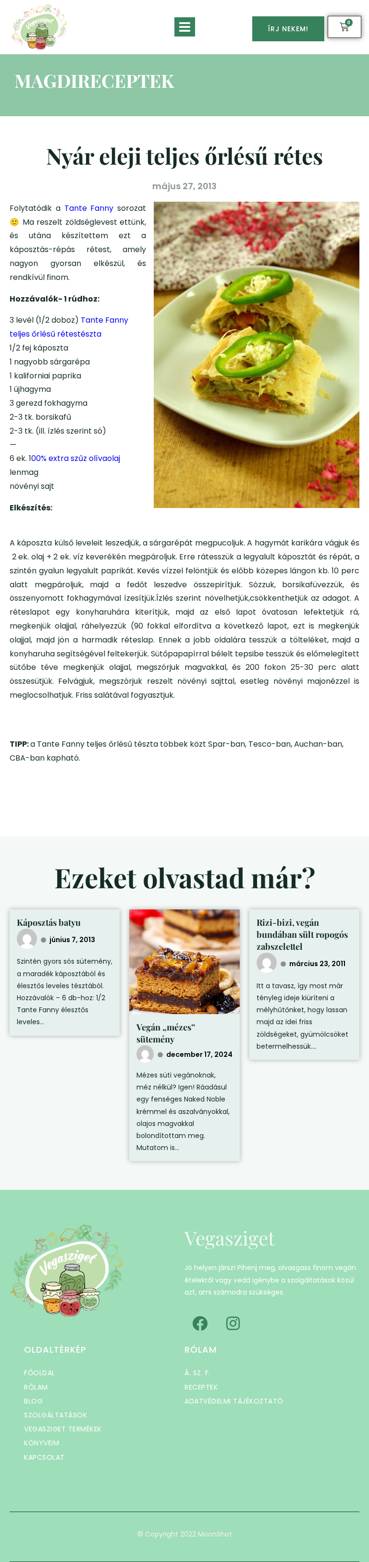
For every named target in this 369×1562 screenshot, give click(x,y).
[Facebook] (199, 1323)
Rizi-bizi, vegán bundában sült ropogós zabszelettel (302, 934)
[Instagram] (233, 1323)
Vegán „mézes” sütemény (165, 1033)
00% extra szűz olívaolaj (76, 458)
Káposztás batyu (49, 922)
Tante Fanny (91, 208)
